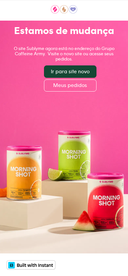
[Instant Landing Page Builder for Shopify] (31, 264)
